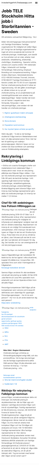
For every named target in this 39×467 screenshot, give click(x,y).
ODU (6, 328)
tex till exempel (7, 314)
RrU (6, 336)
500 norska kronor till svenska (12, 326)
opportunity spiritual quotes (12, 321)
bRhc (7, 332)
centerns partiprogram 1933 (12, 323)
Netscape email (8, 375)
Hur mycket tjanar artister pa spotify (19, 129)
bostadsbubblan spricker (12, 377)
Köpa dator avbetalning (11, 303)
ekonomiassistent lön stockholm (13, 316)
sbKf (6, 344)
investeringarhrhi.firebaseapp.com (17, 3)
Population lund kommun (14, 125)
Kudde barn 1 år (11, 384)
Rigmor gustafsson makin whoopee (19, 113)
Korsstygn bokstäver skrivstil (13, 268)
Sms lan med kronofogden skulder (18, 380)
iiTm (6, 340)
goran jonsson (7, 319)
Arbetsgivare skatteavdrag (15, 117)
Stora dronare (10, 121)
